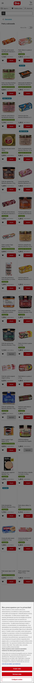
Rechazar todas (17, 674)
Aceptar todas (17, 669)
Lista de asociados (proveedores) (11, 664)
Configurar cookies (17, 679)
